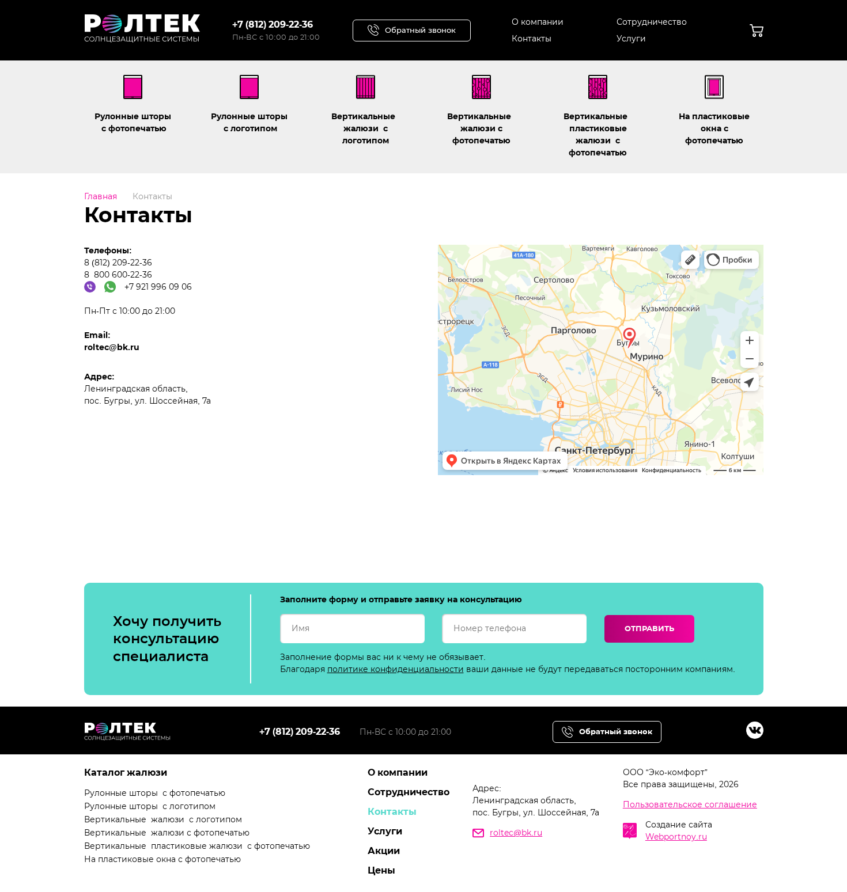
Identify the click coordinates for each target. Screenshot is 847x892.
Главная (100, 196)
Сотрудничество (652, 22)
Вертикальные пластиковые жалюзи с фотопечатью (598, 134)
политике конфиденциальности (395, 669)
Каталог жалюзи (125, 772)
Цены (381, 870)
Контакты (531, 38)
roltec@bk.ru (516, 833)
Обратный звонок (420, 30)
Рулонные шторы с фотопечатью (132, 122)
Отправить (649, 628)
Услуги (631, 38)
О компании (538, 22)
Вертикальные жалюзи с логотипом (365, 128)
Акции (384, 850)
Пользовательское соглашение (690, 804)
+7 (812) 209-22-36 (272, 24)
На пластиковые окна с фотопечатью (714, 128)
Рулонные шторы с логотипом (249, 122)
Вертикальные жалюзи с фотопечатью (481, 128)
